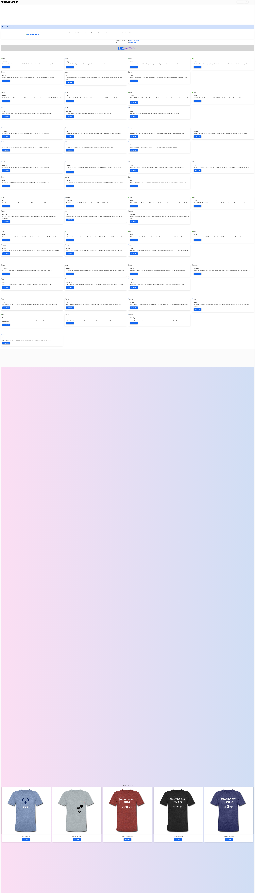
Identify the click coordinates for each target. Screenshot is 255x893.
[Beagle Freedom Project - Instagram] (122, 49)
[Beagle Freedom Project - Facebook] (119, 49)
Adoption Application (72, 35)
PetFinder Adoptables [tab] (127, 55)
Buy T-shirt (26, 839)
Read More (6, 67)
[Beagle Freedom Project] (32, 34)
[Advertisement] (127, 14)
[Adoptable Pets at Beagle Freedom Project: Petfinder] (131, 48)
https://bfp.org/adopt (134, 40)
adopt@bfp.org (132, 42)
